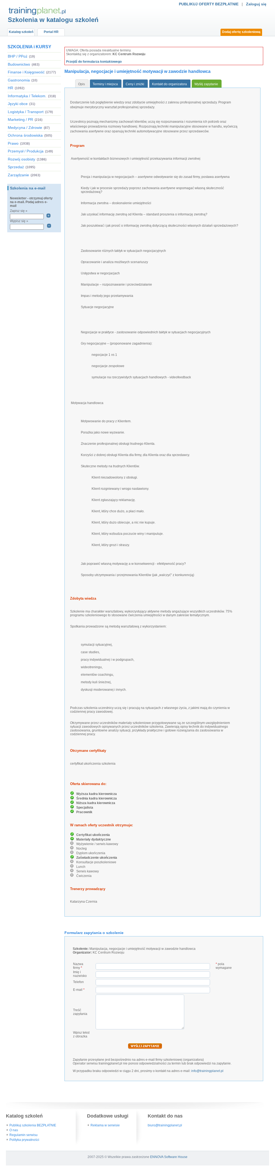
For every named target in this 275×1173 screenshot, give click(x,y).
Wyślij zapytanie (206, 84)
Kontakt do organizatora (169, 84)
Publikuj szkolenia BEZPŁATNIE (32, 1125)
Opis (81, 84)
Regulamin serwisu (23, 1135)
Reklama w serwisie (105, 1125)
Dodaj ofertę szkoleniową (241, 32)
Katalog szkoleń (21, 32)
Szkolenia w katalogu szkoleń (53, 19)
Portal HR (51, 32)
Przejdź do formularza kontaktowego (94, 61)
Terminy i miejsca (105, 84)
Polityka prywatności (24, 1140)
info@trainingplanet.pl (207, 1071)
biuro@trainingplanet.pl (165, 1125)
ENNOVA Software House (168, 1157)
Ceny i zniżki (135, 84)
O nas (13, 1130)
